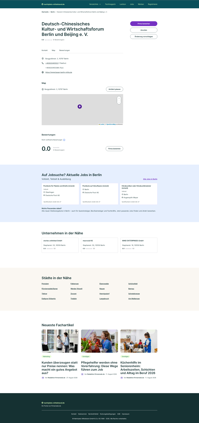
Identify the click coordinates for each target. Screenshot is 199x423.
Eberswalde (104, 284)
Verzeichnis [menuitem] (93, 4)
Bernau (131, 289)
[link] (60, 194)
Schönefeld (132, 284)
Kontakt (73, 414)
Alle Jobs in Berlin (150, 179)
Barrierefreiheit (93, 414)
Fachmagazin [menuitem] (110, 4)
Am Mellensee (134, 299)
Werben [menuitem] (141, 4)
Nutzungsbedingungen (108, 414)
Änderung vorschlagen (144, 36)
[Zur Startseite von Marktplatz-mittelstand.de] (53, 4)
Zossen (73, 294)
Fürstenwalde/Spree (50, 289)
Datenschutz (82, 414)
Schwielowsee (134, 294)
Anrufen (144, 30)
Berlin (53, 12)
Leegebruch (104, 299)
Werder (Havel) (76, 289)
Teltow (44, 294)
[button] (79, 107)
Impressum (125, 414)
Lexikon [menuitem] (123, 4)
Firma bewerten (114, 149)
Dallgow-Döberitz (49, 299)
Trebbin (74, 299)
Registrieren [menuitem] (152, 4)
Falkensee (75, 284)
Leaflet (102, 124)
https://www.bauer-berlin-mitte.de (58, 72)
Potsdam (45, 284)
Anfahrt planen (115, 89)
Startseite (45, 12)
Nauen (102, 289)
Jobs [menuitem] (132, 4)
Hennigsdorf (104, 294)
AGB (118, 414)
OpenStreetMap (111, 124)
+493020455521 (52, 63)
